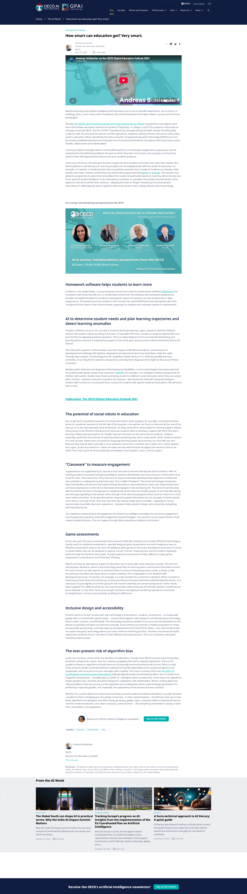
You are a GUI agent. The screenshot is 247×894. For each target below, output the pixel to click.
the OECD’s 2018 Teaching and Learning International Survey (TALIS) (109, 123)
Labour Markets (93, 730)
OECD (68, 752)
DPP (209, 4)
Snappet (156, 172)
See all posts (73, 760)
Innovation (80, 730)
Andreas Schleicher (84, 43)
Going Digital (199, 4)
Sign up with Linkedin (156, 719)
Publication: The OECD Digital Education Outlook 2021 (101, 399)
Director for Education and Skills (81, 756)
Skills (103, 730)
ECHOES (120, 372)
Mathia (144, 172)
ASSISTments (167, 291)
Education (70, 730)
